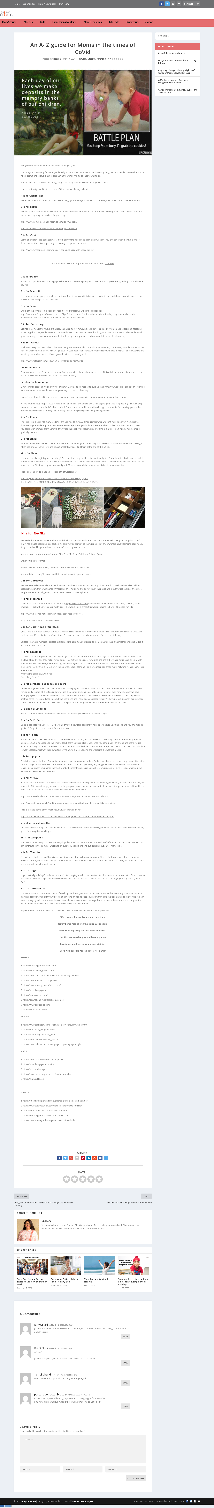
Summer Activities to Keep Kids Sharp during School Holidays (133, 1282)
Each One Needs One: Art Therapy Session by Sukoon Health (32, 1282)
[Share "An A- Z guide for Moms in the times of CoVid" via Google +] (71, 1158)
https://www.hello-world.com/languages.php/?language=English (52, 1044)
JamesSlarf (41, 1324)
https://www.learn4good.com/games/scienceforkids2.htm (50, 1120)
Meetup (28, 22)
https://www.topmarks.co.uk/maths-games (43, 1059)
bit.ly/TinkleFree (34, 677)
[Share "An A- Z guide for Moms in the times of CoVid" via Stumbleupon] (94, 1158)
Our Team (64, 3)
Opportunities (29, 3)
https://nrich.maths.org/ (34, 1069)
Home (17, 3)
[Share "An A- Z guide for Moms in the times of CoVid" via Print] (106, 1158)
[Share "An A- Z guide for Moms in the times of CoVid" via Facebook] (59, 1158)
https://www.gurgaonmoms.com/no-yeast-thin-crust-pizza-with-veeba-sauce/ (57, 250)
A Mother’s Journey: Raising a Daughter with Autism (173, 81)
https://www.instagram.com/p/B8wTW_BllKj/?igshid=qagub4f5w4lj (52, 360)
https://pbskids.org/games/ (35, 990)
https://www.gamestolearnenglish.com (41, 1039)
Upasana (56, 58)
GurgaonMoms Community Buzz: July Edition (177, 61)
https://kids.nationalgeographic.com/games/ (43, 999)
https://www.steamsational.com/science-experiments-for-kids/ (52, 1105)
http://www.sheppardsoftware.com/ (39, 965)
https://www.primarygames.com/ (38, 970)
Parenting (101, 58)
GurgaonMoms (28, 1501)
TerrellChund (42, 1374)
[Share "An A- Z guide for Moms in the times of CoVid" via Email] (100, 1158)
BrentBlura (41, 1348)
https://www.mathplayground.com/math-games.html (47, 1074)
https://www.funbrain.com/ (35, 1009)
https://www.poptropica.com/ (37, 1004)
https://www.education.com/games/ (40, 980)
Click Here (109, 263)
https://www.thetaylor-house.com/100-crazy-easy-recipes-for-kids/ (52, 613)
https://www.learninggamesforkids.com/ (42, 985)
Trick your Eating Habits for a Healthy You (64, 1280)
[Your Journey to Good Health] (99, 1265)
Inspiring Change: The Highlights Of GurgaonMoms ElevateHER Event (176, 71)
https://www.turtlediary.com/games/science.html (46, 1110)
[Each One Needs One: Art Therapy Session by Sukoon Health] (32, 1265)
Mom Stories (9, 22)
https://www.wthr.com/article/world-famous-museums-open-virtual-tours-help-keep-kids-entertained (68, 803)
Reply (125, 1336)
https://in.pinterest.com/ (77, 603)
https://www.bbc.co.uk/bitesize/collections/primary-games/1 (51, 975)
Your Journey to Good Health (96, 1280)
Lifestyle (114, 22)
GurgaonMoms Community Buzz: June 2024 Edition (177, 91)
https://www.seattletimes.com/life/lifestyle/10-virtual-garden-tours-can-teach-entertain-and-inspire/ (67, 816)
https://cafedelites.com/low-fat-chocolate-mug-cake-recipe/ (49, 228)
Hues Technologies (83, 1501)
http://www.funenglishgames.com (39, 1029)
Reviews (148, 22)
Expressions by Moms (64, 22)
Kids (42, 22)
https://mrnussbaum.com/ (35, 995)
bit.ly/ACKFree (45, 673)
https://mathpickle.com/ (34, 1078)
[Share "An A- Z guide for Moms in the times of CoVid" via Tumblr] (77, 1158)
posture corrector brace (49, 1394)
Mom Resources (93, 22)
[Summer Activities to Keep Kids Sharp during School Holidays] (133, 1265)
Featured (82, 58)
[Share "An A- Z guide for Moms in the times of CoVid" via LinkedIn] (89, 1158)
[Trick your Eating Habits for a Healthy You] (66, 1265)
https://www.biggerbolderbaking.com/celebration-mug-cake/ (49, 221)
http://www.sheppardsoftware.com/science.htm (45, 1115)
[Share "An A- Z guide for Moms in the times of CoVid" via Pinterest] (83, 1158)
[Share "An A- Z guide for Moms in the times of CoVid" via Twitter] (65, 1158)
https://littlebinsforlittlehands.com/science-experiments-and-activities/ (55, 1100)
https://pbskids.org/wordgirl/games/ (39, 1034)
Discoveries (133, 22)
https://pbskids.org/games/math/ (38, 1064)
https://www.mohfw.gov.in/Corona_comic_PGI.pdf (44, 314)
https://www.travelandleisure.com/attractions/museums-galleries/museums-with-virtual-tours (64, 796)
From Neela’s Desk (47, 3)
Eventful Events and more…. (172, 53)
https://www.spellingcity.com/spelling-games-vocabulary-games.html (55, 1024)
